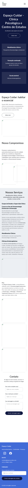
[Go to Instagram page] (4, 453)
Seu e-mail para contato (8, 470)
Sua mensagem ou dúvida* (12, 401)
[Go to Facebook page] (10, 453)
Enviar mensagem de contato (12, 478)
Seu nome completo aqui (11, 386)
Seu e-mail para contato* (11, 393)
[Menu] (25, 4)
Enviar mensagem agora (14, 413)
